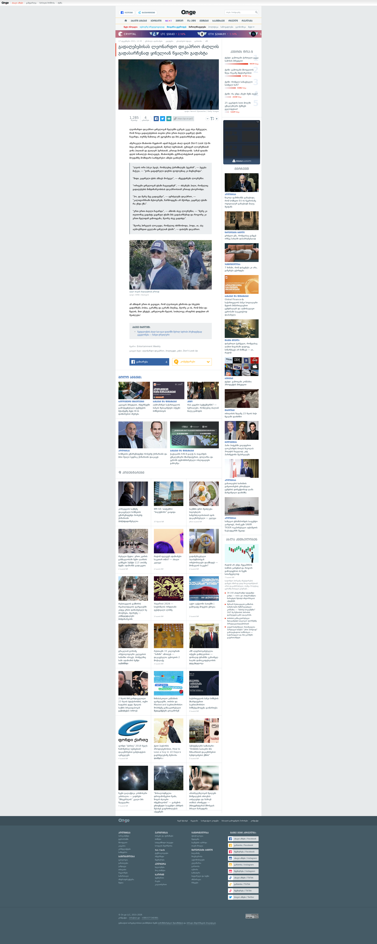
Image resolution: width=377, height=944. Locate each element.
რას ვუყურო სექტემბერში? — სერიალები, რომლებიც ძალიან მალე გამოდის (204, 397)
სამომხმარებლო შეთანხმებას (170, 923)
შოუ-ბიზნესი (160, 870)
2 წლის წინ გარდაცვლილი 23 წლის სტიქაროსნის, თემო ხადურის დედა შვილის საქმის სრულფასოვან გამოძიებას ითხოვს (133, 691)
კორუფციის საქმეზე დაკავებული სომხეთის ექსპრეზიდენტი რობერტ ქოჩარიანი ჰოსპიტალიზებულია (133, 502)
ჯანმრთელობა (200, 833)
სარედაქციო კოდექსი (210, 821)
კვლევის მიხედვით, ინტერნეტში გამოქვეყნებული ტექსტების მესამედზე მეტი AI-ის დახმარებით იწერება (135, 399)
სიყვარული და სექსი (200, 876)
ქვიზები (204, 21)
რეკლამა (247, 21)
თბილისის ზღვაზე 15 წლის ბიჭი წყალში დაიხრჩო (242, 403)
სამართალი (123, 876)
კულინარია (196, 863)
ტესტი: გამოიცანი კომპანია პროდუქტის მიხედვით (242, 371)
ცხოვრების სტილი (183, 41)
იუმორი (194, 869)
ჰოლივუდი (171, 351)
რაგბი (157, 881)
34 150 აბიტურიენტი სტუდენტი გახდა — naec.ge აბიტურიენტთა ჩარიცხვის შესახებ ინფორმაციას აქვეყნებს (241, 597)
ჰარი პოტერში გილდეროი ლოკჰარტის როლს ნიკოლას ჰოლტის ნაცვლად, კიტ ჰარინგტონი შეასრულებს (242, 438)
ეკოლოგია (123, 860)
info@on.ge (134, 918)
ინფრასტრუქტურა (126, 879)
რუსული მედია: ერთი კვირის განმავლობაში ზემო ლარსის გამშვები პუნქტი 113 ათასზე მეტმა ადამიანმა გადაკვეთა (133, 549)
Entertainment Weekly (149, 346)
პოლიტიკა (213, 27)
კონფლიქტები (124, 849)
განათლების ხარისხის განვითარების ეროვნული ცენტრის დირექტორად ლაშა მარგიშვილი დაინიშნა (242, 476)
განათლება (123, 863)
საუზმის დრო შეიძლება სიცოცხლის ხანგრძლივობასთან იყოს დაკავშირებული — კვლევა (204, 502)
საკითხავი (218, 21)
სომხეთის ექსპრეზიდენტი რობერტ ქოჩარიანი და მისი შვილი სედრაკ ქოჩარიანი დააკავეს (144, 440)
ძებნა (60, 3)
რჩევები (194, 883)
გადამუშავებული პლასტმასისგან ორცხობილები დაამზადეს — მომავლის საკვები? (204, 549)
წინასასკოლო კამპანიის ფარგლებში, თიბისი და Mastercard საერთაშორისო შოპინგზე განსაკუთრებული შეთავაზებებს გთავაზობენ (168, 691)
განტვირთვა (31, 3)
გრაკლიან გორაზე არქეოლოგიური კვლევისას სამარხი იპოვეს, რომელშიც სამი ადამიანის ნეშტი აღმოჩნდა (133, 644)
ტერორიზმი (123, 839)
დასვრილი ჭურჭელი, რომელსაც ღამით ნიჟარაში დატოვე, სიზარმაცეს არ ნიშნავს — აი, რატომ (242, 336)
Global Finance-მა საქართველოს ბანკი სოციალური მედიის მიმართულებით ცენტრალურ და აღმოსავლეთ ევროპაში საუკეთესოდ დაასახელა (242, 295)
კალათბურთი (161, 884)
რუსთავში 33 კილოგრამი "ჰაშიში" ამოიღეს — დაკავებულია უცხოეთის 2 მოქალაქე (168, 644)
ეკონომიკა (240, 27)
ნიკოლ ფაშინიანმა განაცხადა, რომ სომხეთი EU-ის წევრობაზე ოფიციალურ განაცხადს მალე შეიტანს (242, 190)
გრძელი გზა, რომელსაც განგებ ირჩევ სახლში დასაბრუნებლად (242, 225)
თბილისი (122, 869)
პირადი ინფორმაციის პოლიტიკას (201, 923)
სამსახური (195, 873)
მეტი (250, 27)
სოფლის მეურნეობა (163, 846)
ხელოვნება (159, 867)
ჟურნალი (156, 21)
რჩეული (233, 21)
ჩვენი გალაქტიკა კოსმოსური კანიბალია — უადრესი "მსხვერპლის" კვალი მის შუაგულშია (133, 786)
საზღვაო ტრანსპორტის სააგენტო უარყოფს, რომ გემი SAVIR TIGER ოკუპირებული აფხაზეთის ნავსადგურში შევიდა (242, 514)
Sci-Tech (160, 850)
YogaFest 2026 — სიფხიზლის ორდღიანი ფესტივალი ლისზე (168, 597)
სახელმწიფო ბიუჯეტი (164, 842)
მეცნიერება (159, 860)
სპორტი (159, 874)
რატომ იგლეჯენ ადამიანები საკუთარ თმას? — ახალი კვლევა (168, 549)
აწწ (206, 41)
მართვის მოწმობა (47, 3)
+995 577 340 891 (150, 918)
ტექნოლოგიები (161, 853)
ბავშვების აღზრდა (199, 842)
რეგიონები (123, 873)
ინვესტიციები (148, 13)
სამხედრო (122, 852)
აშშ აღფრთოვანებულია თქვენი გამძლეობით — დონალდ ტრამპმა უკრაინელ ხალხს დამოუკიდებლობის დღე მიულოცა (204, 644)
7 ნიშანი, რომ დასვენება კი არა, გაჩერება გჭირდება (242, 257)
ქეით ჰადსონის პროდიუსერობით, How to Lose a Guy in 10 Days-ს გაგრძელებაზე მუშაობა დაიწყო (168, 739)
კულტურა (169, 41)
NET (168, 21)
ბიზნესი (158, 839)
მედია (120, 883)
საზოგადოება (227, 27)
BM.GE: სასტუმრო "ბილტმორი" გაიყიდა (168, 502)
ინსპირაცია (196, 879)
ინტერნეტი (159, 856)
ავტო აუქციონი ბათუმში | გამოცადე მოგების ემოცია (204, 597)
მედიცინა (195, 839)
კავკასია (121, 846)
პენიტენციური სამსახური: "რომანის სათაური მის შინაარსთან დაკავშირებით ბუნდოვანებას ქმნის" (204, 739)
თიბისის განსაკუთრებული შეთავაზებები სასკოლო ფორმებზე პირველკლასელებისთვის (242, 621)
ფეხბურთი (159, 878)
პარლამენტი (123, 836)
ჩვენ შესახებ (182, 821)
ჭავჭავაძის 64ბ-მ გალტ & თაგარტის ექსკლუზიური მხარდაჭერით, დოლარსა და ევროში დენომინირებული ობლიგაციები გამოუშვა (196, 443)
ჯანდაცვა (122, 866)
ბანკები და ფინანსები (164, 836)
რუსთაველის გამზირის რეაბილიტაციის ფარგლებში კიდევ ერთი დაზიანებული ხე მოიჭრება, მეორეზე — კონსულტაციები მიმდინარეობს (133, 597)
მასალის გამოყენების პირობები (235, 821)
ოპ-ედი (191, 21)
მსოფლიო (122, 842)
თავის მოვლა (197, 846)
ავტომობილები (198, 860)
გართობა (198, 41)
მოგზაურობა (196, 856)
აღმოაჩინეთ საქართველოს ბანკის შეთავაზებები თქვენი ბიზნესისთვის (170, 397)
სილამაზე (195, 853)
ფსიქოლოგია (197, 836)
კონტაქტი (255, 821)
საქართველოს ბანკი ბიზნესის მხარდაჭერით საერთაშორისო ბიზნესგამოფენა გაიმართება (204, 691)
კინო (179, 351)
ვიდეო (179, 21)
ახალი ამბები (17, 3)
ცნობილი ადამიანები (154, 41)
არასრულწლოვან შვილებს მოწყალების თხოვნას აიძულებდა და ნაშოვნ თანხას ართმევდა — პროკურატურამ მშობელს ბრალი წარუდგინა (204, 786)
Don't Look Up (190, 351)
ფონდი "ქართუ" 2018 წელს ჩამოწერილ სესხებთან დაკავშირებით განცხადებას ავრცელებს (133, 739)
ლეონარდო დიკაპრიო (153, 351)
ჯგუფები (128, 13)
